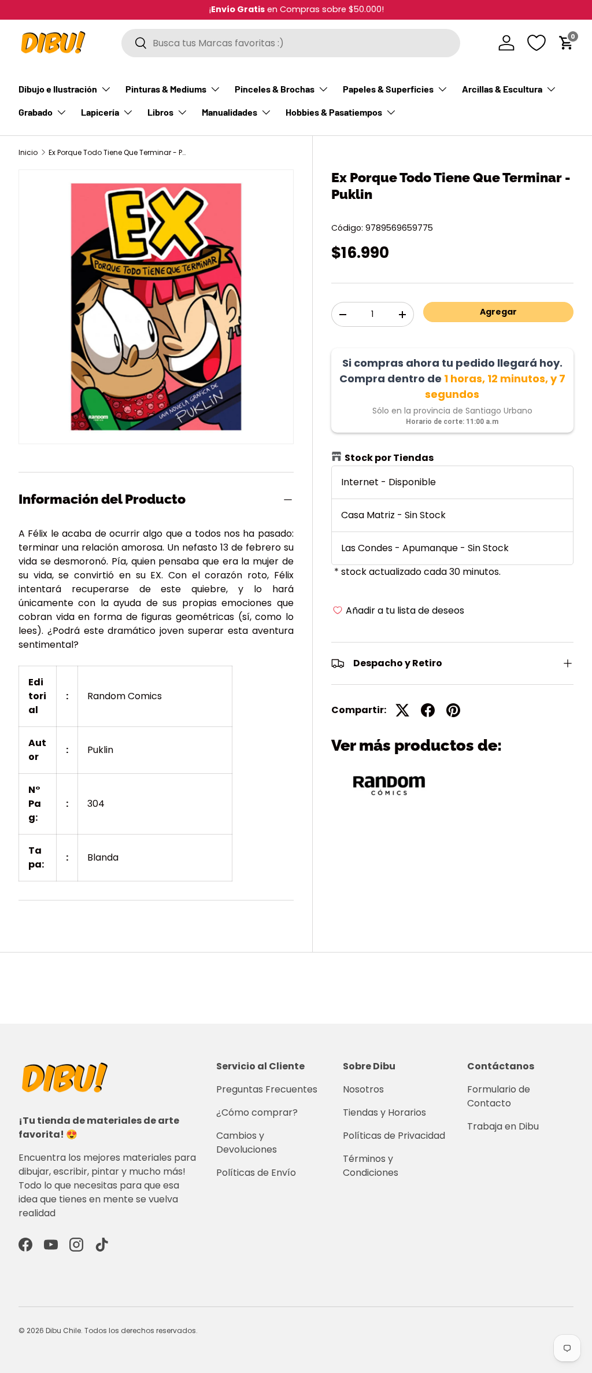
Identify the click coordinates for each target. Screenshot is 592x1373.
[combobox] (291, 43)
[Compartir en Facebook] (428, 710)
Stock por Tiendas (389, 457)
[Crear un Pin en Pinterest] (453, 710)
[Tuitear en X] (402, 710)
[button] (566, 43)
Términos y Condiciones (370, 1165)
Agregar (498, 312)
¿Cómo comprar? (257, 1112)
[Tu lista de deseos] (536, 43)
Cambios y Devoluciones (246, 1142)
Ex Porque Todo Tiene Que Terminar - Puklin (118, 152)
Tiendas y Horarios (384, 1112)
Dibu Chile (63, 1330)
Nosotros (363, 1089)
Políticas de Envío (256, 1172)
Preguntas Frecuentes (266, 1089)
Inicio (28, 152)
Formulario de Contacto (498, 1096)
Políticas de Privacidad (394, 1135)
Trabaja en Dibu (503, 1126)
